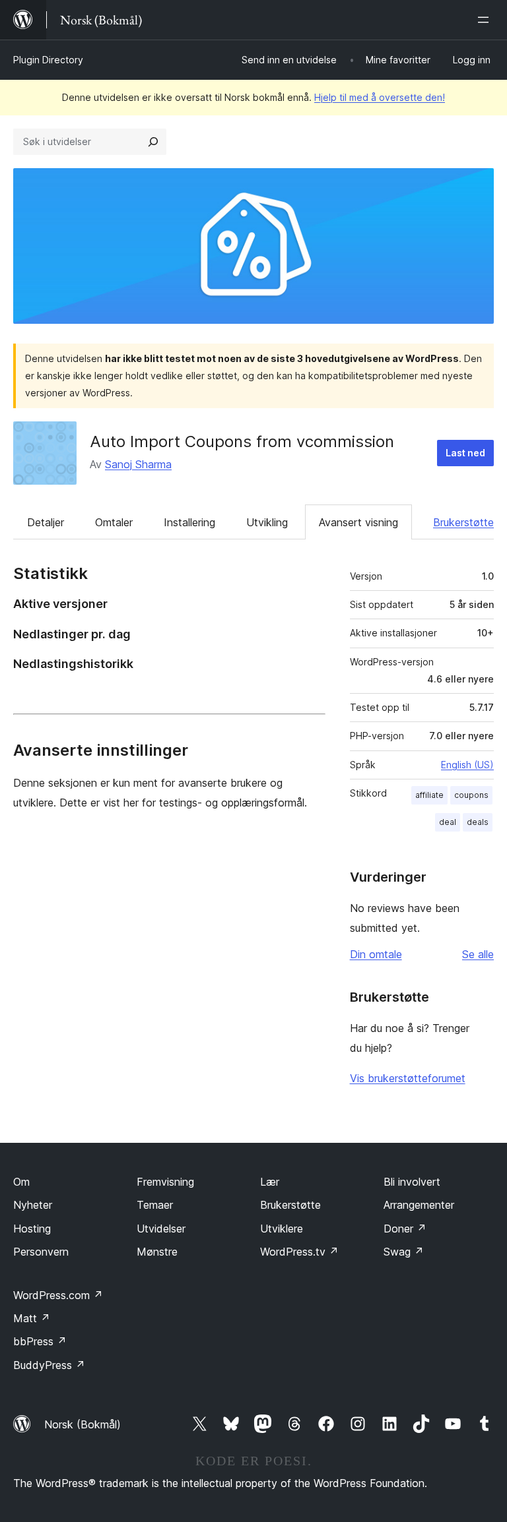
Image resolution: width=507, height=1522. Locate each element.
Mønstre (157, 1251)
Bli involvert (412, 1181)
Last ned (465, 452)
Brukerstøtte (463, 522)
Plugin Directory (48, 59)
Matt (31, 1318)
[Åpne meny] (486, 20)
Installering (189, 522)
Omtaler (114, 522)
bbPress (40, 1341)
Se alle (478, 954)
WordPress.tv (299, 1251)
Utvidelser (161, 1228)
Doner (405, 1228)
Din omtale (376, 954)
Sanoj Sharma (138, 464)
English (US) (467, 764)
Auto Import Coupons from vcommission (242, 441)
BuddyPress (49, 1365)
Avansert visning (358, 522)
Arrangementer (419, 1204)
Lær (269, 1181)
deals (478, 822)
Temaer (155, 1204)
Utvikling (267, 522)
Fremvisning (165, 1181)
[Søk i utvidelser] (153, 142)
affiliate (429, 795)
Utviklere (281, 1228)
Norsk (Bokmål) (82, 1424)
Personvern (41, 1251)
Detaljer (45, 522)
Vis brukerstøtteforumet (407, 1078)
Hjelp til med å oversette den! (379, 97)
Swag (404, 1251)
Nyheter (32, 1204)
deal (447, 822)
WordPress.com (58, 1295)
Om (21, 1181)
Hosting (32, 1228)
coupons (471, 795)
